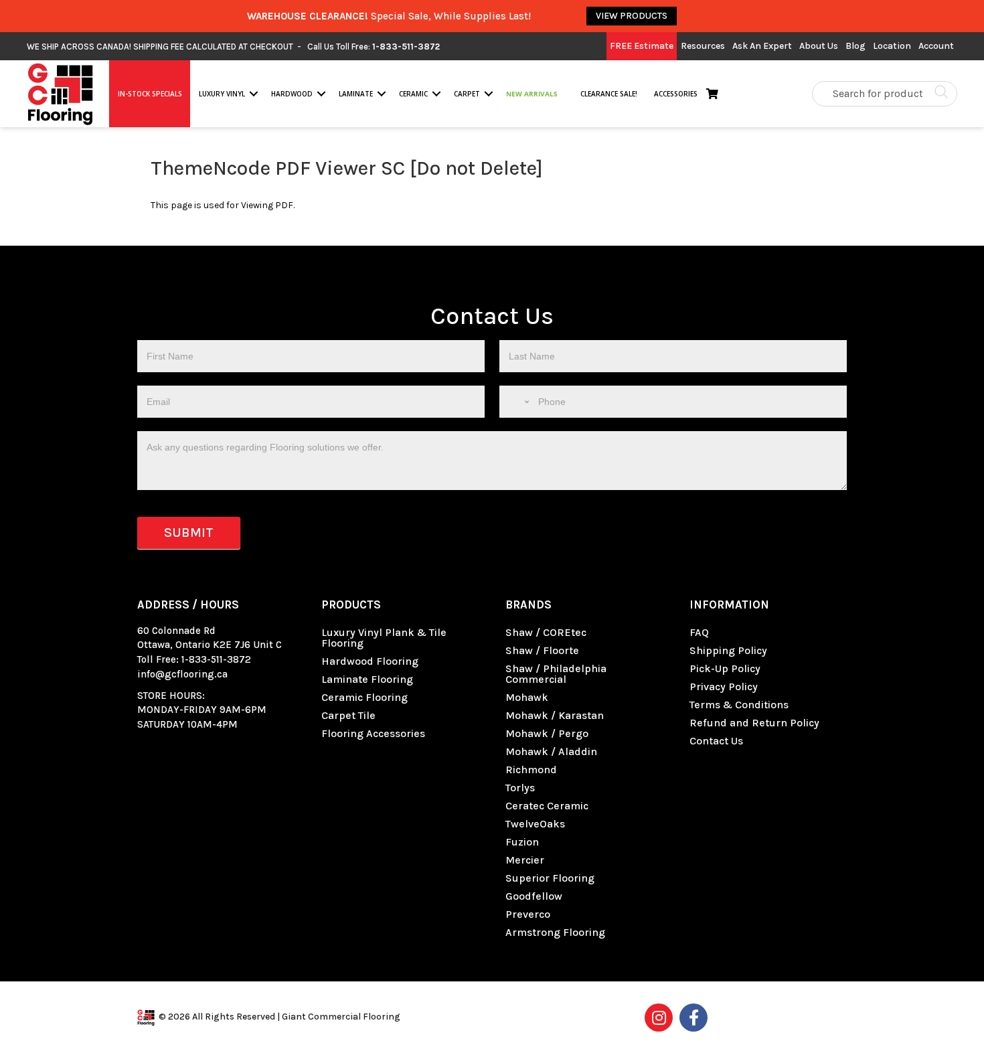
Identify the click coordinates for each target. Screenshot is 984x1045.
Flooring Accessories (373, 733)
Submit (189, 532)
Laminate (356, 93)
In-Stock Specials (150, 93)
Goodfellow (533, 896)
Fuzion (522, 841)
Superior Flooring (549, 878)
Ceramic (413, 93)
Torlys (520, 787)
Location (892, 46)
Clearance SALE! (607, 93)
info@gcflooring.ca (182, 674)
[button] (253, 93)
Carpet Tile (348, 715)
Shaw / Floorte (542, 650)
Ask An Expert (762, 46)
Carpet (467, 93)
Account (936, 46)
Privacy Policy (723, 686)
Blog (855, 46)
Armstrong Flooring (555, 932)
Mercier (524, 860)
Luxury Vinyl (222, 93)
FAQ (699, 632)
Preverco (527, 914)
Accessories (676, 93)
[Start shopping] (715, 93)
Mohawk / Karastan (554, 715)
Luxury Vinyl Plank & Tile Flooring (383, 637)
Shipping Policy (728, 650)
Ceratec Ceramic (546, 805)
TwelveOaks (535, 823)
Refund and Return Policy (754, 722)
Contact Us (716, 740)
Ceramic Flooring (364, 697)
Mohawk (526, 697)
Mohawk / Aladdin (551, 751)
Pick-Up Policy (724, 668)
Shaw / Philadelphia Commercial (555, 674)
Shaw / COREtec (545, 632)
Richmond (531, 769)
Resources (703, 46)
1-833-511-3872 (216, 659)
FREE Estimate (641, 46)
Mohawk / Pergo (546, 733)
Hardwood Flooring (369, 661)
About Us (818, 46)
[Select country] (517, 401)
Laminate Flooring (367, 679)
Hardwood (292, 93)
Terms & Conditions (739, 704)
